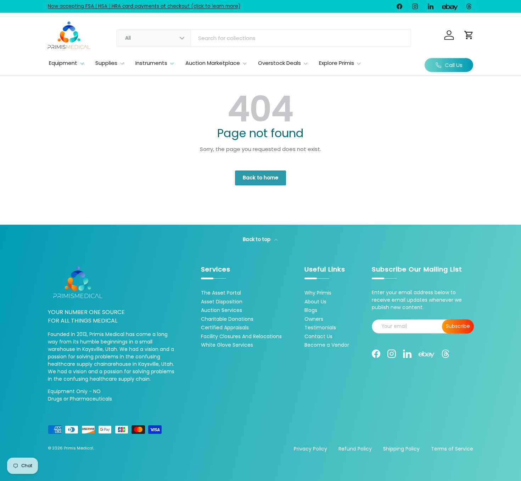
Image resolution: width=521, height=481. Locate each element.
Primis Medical (78, 448)
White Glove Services (227, 344)
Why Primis (317, 292)
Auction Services (221, 310)
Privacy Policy (310, 448)
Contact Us (318, 336)
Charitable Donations (227, 319)
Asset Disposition (221, 301)
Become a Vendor (326, 344)
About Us (315, 301)
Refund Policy (355, 448)
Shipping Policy (401, 448)
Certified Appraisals (225, 327)
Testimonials (320, 327)
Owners (313, 319)
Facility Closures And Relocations (241, 336)
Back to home (260, 177)
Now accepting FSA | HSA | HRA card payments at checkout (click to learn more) (144, 6)
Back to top (257, 239)
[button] (469, 35)
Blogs (310, 310)
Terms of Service (452, 448)
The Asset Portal (221, 292)
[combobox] (264, 38)
